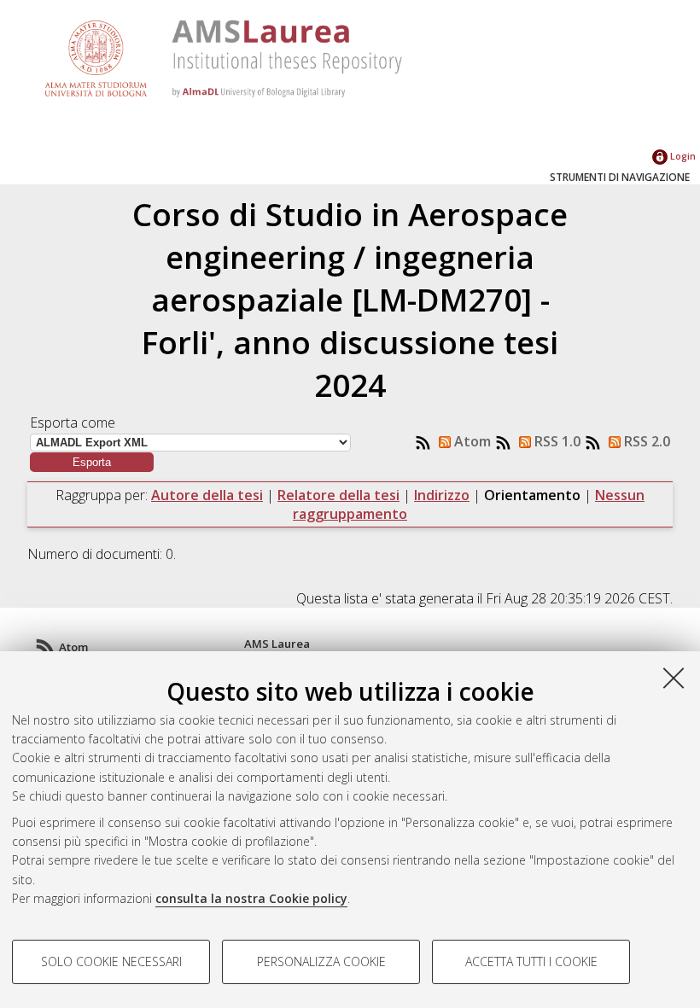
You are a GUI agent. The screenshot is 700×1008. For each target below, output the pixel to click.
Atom (471, 441)
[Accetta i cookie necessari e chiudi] (673, 677)
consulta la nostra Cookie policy (251, 898)
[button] (92, 462)
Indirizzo (442, 495)
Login (682, 155)
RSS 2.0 (645, 441)
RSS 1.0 (555, 441)
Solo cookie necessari (111, 961)
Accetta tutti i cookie (531, 961)
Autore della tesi (207, 495)
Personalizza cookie (321, 961)
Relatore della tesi (338, 495)
